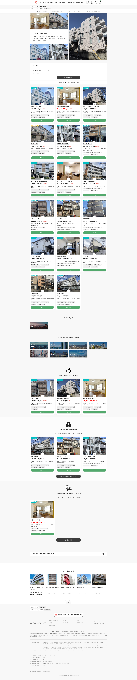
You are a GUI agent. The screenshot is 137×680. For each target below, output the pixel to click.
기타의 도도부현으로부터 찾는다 (57, 11)
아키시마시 (97, 647)
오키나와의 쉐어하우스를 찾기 (35, 671)
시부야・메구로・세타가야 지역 (99, 642)
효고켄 (53, 354)
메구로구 (79, 645)
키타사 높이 (86, 256)
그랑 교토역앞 (34, 144)
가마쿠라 (58, 655)
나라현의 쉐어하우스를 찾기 (35, 665)
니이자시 (56, 650)
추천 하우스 (68, 11)
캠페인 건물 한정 (81, 11)
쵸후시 (101, 647)
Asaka (85, 650)
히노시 (52, 648)
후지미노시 (77, 650)
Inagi (83, 648)
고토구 (70, 645)
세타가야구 (87, 645)
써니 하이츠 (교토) (35, 256)
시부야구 (91, 645)
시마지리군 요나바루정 (46, 671)
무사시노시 (85, 647)
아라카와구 (47, 647)
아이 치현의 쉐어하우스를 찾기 (35, 657)
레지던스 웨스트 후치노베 (67, 587)
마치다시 (43, 648)
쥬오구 (47, 645)
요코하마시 (44, 655)
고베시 (53, 663)
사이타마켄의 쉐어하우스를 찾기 (35, 650)
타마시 (67, 648)
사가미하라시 (54, 655)
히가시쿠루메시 (62, 648)
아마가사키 (49, 663)
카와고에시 (72, 650)
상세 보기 (42, 120)
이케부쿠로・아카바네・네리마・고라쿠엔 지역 (67, 642)
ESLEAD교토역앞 (61, 256)
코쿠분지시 (56, 648)
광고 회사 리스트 (80, 622)
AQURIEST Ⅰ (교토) (88, 218)
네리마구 (56, 647)
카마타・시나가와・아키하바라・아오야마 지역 (50, 643)
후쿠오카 (43, 667)
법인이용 (70, 2)
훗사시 (80, 648)
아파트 (74, 11)
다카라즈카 (44, 663)
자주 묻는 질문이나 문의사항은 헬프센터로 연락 (70, 614)
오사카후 (33, 354)
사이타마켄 (73, 345)
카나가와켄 (53, 345)
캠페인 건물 (68, 540)
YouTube (99, 625)
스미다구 (66, 645)
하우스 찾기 (38, 11)
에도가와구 (70, 647)
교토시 (33, 325)
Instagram (101, 623)
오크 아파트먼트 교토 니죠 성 (64, 181)
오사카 (43, 661)
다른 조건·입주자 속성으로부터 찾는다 (94, 11)
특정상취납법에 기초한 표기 (53, 623)
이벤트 (55, 2)
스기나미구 (100, 645)
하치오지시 (75, 647)
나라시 (43, 665)
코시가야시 (67, 650)
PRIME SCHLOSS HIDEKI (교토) (39, 181)
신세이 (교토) (34, 293)
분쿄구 (59, 645)
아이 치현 (72, 354)
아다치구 (60, 647)
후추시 (93, 647)
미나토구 (50, 645)
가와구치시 (49, 650)
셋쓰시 (46, 661)
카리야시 (43, 657)
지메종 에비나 (80, 587)
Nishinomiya (64, 663)
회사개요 (50, 622)
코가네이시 (48, 648)
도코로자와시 (61, 650)
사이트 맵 (78, 620)
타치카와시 (80, 647)
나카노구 (95, 645)
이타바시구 (52, 647)
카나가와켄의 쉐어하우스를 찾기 (35, 655)
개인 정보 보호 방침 (52, 625)
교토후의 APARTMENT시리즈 (68, 476)
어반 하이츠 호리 (87, 144)
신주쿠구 (55, 645)
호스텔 (78, 623)
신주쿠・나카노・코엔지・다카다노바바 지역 (85, 642)
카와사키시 (49, 655)
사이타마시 (44, 650)
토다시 (53, 650)
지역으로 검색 (45, 11)
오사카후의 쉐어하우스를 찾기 (35, 661)
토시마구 (104, 645)
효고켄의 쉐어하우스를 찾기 (35, 663)
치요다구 (43, 645)
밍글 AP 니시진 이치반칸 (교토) (91, 106)
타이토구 (62, 645)
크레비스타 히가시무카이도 (53, 587)
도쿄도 (33, 345)
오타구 (83, 645)
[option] (42, 96)
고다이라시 (76, 648)
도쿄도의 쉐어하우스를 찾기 (35, 642)
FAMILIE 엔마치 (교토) (63, 144)
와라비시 (81, 650)
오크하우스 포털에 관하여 (53, 620)
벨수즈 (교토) (60, 293)
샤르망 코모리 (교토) (36, 106)
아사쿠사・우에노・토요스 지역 (65, 643)
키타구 (43, 647)
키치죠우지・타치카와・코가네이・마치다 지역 (50, 642)
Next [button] (52, 96)
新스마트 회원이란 (66, 622)
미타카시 (89, 647)
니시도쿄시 (71, 648)
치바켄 (92, 345)
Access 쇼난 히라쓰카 (98, 587)
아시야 (68, 663)
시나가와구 (74, 645)
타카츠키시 (50, 661)
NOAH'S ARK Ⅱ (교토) (89, 181)
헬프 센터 (64, 620)
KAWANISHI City (58, 663)
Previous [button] (32, 96)
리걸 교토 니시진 (35, 218)
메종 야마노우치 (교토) (63, 106)
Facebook (95, 623)
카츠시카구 (65, 647)
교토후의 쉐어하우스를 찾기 (35, 659)
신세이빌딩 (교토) (61, 218)
